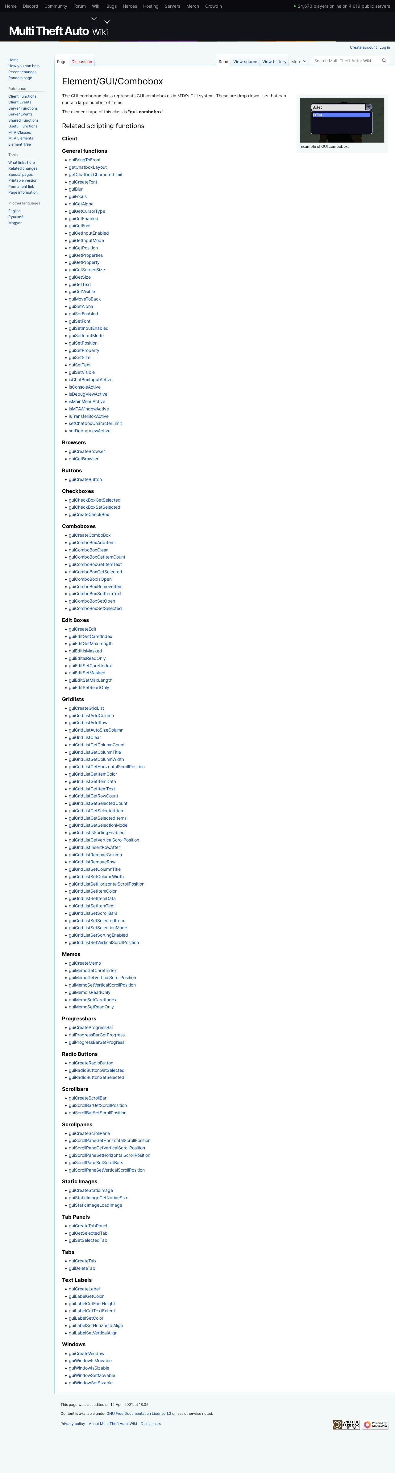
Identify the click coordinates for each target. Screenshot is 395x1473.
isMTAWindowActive (89, 408)
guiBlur (76, 189)
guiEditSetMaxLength (90, 680)
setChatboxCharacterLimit (95, 423)
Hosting (151, 6)
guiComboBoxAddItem (91, 542)
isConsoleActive (85, 386)
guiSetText (80, 364)
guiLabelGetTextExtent (92, 1310)
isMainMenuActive (87, 401)
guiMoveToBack (85, 298)
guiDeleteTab (82, 1268)
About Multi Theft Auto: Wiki (113, 1423)
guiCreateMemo (85, 963)
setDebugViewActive (89, 430)
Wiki (96, 6)
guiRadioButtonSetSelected (96, 1077)
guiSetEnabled (83, 313)
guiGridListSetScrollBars (93, 913)
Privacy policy (72, 1423)
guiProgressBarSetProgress (96, 1042)
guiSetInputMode (86, 335)
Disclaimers (151, 1423)
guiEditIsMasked (85, 650)
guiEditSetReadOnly (89, 687)
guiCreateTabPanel (88, 1225)
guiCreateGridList (86, 708)
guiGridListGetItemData (92, 781)
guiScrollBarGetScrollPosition (98, 1105)
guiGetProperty (84, 262)
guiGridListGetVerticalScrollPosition (104, 839)
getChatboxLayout (88, 167)
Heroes (130, 6)
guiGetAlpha (81, 203)
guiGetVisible (82, 291)
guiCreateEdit (82, 629)
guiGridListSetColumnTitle (95, 869)
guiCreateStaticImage (91, 1190)
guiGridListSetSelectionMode (98, 927)
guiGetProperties (86, 255)
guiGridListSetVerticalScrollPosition (104, 942)
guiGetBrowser (83, 458)
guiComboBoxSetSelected (95, 608)
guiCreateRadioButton (91, 1062)
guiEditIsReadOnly (87, 658)
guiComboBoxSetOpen (92, 600)
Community (55, 6)
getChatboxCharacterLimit (96, 174)
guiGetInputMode (86, 240)
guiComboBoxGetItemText (95, 564)
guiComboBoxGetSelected (95, 571)
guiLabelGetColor (86, 1296)
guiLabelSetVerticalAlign (93, 1332)
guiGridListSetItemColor (93, 891)
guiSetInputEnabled (89, 328)
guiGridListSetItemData (92, 898)
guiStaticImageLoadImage (95, 1205)
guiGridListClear (85, 737)
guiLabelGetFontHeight (92, 1303)
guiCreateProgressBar (91, 1027)
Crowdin (213, 6)
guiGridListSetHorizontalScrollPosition (106, 883)
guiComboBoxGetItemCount (97, 556)
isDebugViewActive (88, 394)
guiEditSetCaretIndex (90, 665)
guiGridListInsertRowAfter (94, 847)
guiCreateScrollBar (87, 1097)
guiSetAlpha (81, 306)
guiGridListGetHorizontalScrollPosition (107, 766)
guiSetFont (79, 321)
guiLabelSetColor (86, 1318)
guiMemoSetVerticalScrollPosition (102, 984)
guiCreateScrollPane (89, 1133)
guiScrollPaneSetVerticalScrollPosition (107, 1169)
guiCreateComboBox (90, 535)
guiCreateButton (85, 479)
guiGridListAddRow (88, 722)
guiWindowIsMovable (90, 1360)
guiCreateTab (82, 1260)
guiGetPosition (83, 247)
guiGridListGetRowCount (93, 795)
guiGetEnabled (83, 218)
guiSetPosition (83, 342)
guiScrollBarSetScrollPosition (98, 1112)
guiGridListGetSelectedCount (98, 803)
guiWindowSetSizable (91, 1382)
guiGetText (80, 284)
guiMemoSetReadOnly (91, 1006)
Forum (79, 6)
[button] (299, 60)
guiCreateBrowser (87, 451)
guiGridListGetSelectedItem (96, 810)
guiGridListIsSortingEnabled (97, 832)
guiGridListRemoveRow (92, 861)
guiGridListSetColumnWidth (96, 876)
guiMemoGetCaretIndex (93, 970)
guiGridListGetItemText (92, 788)
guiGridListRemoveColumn (95, 854)
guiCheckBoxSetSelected (94, 507)
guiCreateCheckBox (89, 514)
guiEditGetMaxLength (91, 643)
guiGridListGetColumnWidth (96, 759)
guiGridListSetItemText (92, 905)
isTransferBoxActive (89, 416)
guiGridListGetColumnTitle (95, 752)
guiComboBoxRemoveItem (96, 586)
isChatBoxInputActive (90, 379)
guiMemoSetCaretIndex (93, 999)
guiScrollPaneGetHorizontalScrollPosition (110, 1140)
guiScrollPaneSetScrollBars (96, 1162)
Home (11, 6)
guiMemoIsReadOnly (89, 992)
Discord (30, 6)
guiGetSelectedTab (88, 1233)
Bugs (111, 6)
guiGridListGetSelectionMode (98, 825)
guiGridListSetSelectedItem (96, 920)
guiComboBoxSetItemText (95, 593)
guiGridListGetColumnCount (97, 744)
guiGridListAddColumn (91, 715)
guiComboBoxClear (88, 549)
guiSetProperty (84, 350)
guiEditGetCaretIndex (90, 636)
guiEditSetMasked (87, 672)
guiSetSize (79, 357)
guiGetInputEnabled (89, 233)
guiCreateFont (83, 181)
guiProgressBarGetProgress (97, 1034)
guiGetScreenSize (87, 269)
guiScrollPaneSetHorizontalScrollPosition (109, 1155)
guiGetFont (80, 225)
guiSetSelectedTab (88, 1240)
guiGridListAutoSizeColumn (96, 729)
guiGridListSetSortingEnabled (98, 935)
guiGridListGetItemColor (93, 774)
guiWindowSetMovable (92, 1375)
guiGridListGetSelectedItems (98, 818)
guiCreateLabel (84, 1288)
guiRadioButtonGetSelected (97, 1070)
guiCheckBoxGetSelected (95, 499)
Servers (172, 6)
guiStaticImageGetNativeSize (98, 1197)
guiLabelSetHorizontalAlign (96, 1325)
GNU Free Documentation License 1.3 (138, 1413)
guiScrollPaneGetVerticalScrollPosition (107, 1147)
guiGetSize (80, 277)
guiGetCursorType (87, 211)
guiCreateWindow (86, 1353)
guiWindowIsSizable (89, 1367)
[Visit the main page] (61, 26)
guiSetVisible (82, 372)
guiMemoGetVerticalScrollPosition (102, 977)
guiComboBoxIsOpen (90, 579)
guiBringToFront (85, 159)
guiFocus (78, 196)
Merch (192, 6)
